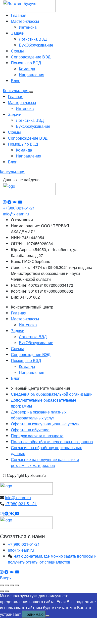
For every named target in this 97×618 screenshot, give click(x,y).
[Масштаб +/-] (2, 585)
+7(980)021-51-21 (19, 208)
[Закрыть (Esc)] (17, 585)
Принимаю (34, 614)
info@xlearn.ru (16, 214)
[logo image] (26, 488)
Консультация (16, 90)
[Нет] (47, 616)
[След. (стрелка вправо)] (7, 591)
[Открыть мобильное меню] (31, 92)
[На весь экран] (7, 585)
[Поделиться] (12, 585)
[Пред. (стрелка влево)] (2, 591)
